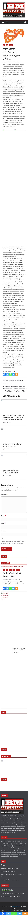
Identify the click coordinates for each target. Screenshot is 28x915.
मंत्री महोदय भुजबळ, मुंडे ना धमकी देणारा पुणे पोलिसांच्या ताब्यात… (13, 382)
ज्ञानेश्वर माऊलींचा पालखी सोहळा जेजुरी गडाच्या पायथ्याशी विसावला (19, 649)
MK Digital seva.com (15, 896)
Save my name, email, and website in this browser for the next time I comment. (13, 542)
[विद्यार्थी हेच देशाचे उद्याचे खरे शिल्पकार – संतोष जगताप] (14, 567)
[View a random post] (25, 22)
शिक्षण (14, 570)
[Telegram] (13, 374)
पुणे (3, 45)
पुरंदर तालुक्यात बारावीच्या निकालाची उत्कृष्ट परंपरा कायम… (13, 445)
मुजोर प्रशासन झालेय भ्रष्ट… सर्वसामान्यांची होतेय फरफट (11, 472)
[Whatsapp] (10, 374)
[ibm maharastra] (3, 22)
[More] (16, 374)
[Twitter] (7, 374)
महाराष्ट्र (11, 45)
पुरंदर (7, 45)
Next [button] (23, 187)
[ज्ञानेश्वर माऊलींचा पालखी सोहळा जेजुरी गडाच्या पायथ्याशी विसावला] (6, 650)
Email (3, 523)
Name (3, 516)
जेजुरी (4, 570)
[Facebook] (4, 374)
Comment (4, 495)
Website (3, 531)
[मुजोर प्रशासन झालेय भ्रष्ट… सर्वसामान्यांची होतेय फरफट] (14, 456)
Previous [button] (5, 187)
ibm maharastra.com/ (18, 893)
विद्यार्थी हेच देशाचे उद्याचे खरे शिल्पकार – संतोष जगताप (12, 574)
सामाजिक (18, 570)
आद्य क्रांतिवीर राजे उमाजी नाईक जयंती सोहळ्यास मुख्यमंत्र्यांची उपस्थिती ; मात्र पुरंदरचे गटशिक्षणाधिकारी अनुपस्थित (14, 417)
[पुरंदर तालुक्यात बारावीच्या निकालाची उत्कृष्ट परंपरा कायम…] (14, 429)
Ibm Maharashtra (15, 62)
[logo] (12, 799)
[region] (14, 187)
